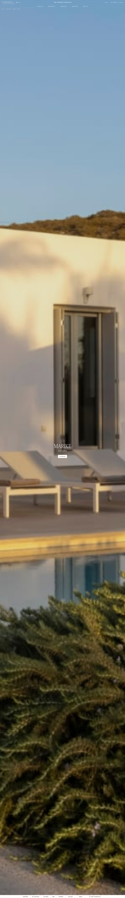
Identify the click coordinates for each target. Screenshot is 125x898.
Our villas (40, 6)
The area (45, 896)
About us (85, 6)
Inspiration (75, 6)
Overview (25, 896)
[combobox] (107, 2)
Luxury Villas (8, 8)
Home (3, 8)
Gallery (70, 896)
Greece (14, 8)
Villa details (35, 896)
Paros (19, 8)
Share (80, 896)
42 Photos (62, 456)
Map (53, 896)
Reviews (61, 896)
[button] (112, 2)
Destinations (51, 6)
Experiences (63, 6)
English (106, 2)
